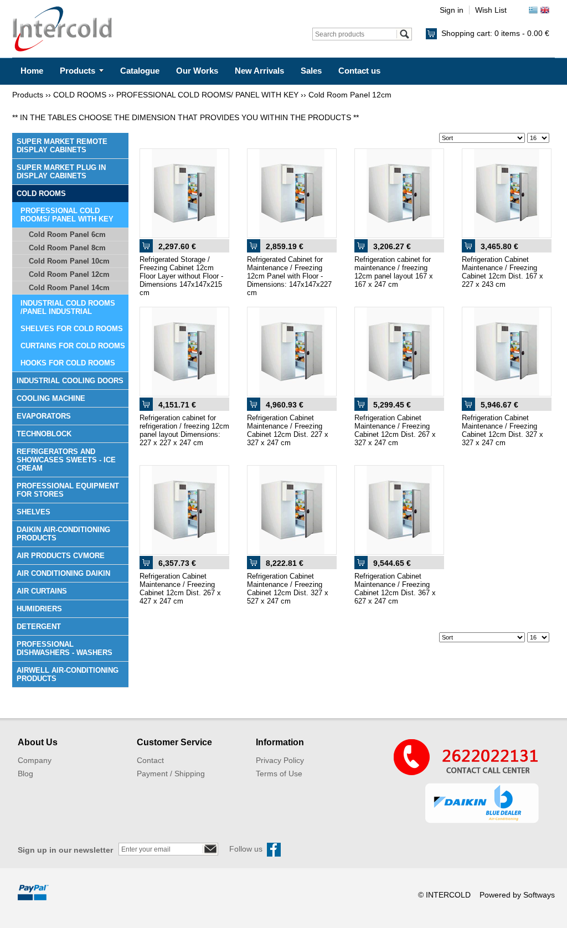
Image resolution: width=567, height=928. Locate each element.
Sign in (451, 10)
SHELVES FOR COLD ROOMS (71, 328)
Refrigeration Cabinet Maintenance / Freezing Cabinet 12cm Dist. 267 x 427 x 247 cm (180, 588)
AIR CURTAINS (42, 591)
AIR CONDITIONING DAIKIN (63, 573)
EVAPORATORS (44, 416)
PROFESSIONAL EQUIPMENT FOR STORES (68, 490)
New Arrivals (259, 70)
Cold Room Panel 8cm (67, 248)
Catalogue (139, 70)
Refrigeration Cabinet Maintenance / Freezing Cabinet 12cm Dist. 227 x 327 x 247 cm (287, 430)
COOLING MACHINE (51, 398)
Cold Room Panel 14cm (69, 287)
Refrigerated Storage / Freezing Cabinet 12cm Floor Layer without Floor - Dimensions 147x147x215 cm (181, 276)
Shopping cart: (495, 33)
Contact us (359, 70)
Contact (150, 760)
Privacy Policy (280, 760)
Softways (539, 894)
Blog (25, 773)
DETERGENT (39, 626)
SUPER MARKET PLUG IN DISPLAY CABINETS (61, 171)
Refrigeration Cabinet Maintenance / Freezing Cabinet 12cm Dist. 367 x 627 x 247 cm (395, 588)
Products (77, 70)
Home (31, 70)
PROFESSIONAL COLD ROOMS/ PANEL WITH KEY (207, 94)
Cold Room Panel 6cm (67, 234)
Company (34, 760)
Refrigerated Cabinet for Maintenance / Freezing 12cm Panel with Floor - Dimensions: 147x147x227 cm (289, 276)
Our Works (197, 70)
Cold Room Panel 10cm (69, 261)
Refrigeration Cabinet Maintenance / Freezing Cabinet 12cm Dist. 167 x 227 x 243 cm (502, 271)
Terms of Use (279, 773)
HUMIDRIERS (39, 609)
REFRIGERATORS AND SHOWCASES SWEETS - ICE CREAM (66, 459)
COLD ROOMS (79, 94)
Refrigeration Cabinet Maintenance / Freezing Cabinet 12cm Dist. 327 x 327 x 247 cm (502, 430)
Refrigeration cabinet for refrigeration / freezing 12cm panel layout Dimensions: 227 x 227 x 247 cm (184, 430)
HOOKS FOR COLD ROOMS (67, 363)
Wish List (491, 10)
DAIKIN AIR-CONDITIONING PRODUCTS (63, 533)
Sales (311, 70)
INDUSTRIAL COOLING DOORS (70, 381)
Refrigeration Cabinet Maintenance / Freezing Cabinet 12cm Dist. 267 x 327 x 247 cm (395, 430)
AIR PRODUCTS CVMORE (61, 555)
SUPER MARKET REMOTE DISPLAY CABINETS (62, 145)
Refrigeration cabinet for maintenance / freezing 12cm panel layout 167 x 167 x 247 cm (393, 271)
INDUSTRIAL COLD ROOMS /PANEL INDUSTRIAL (67, 307)
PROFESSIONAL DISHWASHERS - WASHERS (64, 648)
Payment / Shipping (171, 773)
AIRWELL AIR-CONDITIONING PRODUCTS (67, 674)
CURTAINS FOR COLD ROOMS (72, 346)
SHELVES (33, 512)
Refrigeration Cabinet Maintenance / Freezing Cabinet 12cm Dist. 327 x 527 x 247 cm (287, 588)
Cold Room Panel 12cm (349, 94)
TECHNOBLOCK (44, 434)
